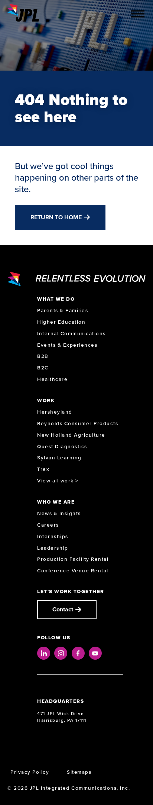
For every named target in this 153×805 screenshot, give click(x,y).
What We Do (56, 299)
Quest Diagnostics (62, 446)
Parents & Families (62, 310)
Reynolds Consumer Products (77, 423)
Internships (52, 536)
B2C (43, 368)
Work (46, 400)
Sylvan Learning (59, 457)
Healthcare (52, 379)
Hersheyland (54, 412)
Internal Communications (71, 333)
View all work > (58, 481)
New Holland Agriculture (71, 435)
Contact (62, 609)
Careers (48, 525)
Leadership (52, 548)
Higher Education (61, 322)
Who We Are (56, 502)
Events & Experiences (67, 345)
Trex (43, 469)
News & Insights (59, 513)
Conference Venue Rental (72, 570)
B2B (43, 356)
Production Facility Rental (72, 559)
